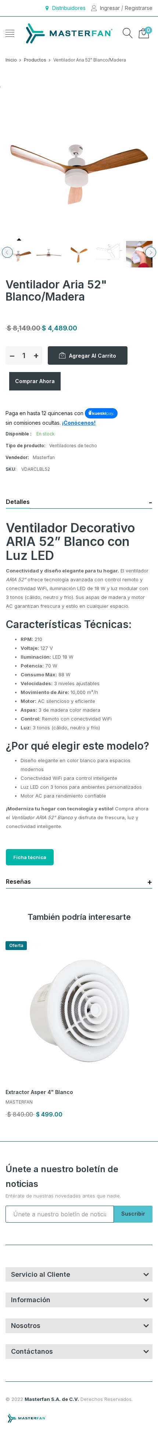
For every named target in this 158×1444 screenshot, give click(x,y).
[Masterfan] (67, 33)
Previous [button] (7, 252)
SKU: (11, 469)
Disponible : (19, 434)
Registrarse (138, 8)
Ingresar (110, 8)
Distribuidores (69, 8)
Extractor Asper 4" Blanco (39, 1092)
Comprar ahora (35, 381)
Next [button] (150, 252)
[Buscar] (128, 33)
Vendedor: (17, 457)
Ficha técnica (29, 857)
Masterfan (19, 1102)
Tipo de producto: (26, 445)
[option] (19, 254)
